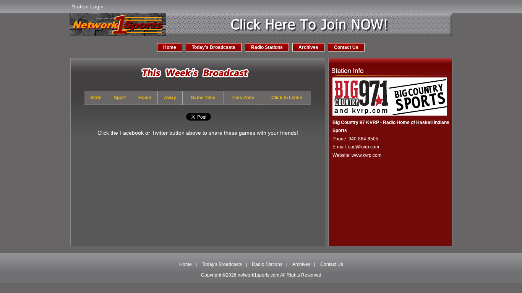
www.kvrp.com (366, 155)
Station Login (88, 6)
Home (169, 47)
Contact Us (346, 47)
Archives (308, 47)
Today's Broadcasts (213, 47)
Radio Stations (267, 47)
